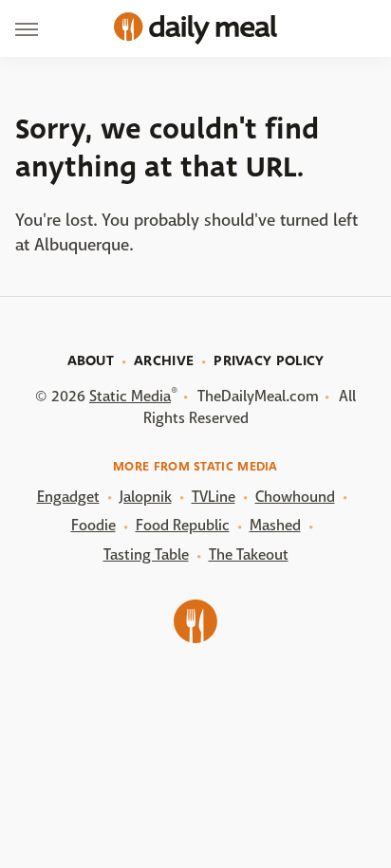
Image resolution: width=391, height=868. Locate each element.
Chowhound (295, 497)
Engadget (68, 497)
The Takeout (249, 554)
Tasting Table (146, 554)
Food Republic (183, 525)
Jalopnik (146, 497)
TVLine (213, 497)
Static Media (130, 396)
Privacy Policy (269, 360)
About (91, 360)
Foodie (93, 525)
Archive (164, 360)
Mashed (275, 525)
